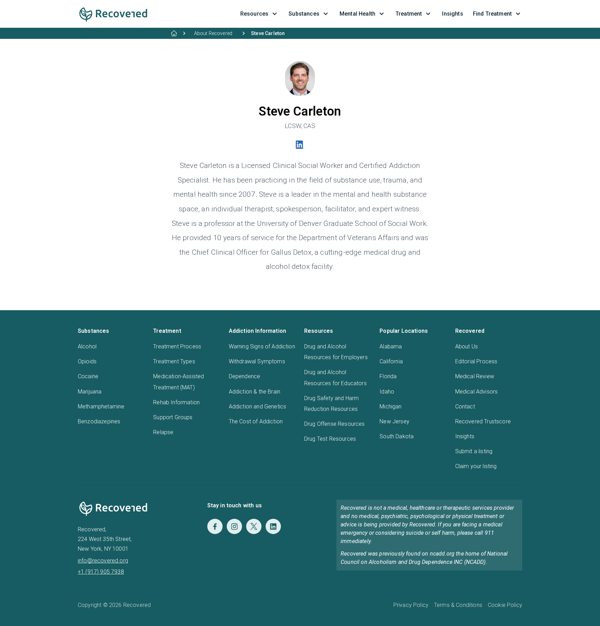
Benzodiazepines (99, 421)
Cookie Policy (505, 605)
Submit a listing (474, 451)
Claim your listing (476, 466)
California (391, 361)
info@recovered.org (103, 560)
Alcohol (87, 346)
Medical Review (474, 376)
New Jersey (394, 421)
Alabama (391, 346)
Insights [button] (452, 13)
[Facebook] (215, 526)
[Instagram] (234, 526)
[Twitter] (253, 526)
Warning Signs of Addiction (262, 346)
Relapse (163, 432)
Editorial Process (476, 361)
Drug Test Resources (330, 438)
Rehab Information (176, 402)
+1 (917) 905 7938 (101, 571)
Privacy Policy (410, 605)
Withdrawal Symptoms (257, 361)
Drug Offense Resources (334, 424)
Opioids (87, 361)
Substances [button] (304, 13)
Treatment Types (174, 361)
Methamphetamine (101, 406)
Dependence (244, 376)
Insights (464, 436)
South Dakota (397, 436)
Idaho (387, 391)
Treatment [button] (408, 13)
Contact (465, 406)
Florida (388, 376)
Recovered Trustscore (483, 421)
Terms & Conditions (458, 605)
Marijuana (89, 391)
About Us (466, 346)
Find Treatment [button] (492, 13)
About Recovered (213, 33)
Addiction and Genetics (257, 406)
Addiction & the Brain (254, 391)
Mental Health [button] (357, 13)
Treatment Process (177, 346)
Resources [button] (254, 13)
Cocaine (88, 376)
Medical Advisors (476, 391)
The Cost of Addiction (256, 421)
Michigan (390, 406)
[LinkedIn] (273, 526)
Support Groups (172, 417)
